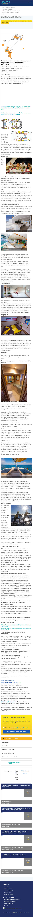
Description (6, 742)
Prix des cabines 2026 (8, 749)
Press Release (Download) (8, 680)
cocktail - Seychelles (7, 9)
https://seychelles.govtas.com (8, 701)
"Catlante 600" (17, 114)
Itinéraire (5, 745)
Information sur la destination (10, 756)
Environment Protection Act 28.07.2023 (11, 682)
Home (2, 7)
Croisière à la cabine (10, 7)
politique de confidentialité (21, 727)
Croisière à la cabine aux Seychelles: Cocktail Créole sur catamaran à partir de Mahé (10, 12)
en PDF (14, 763)
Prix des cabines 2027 (8, 753)
